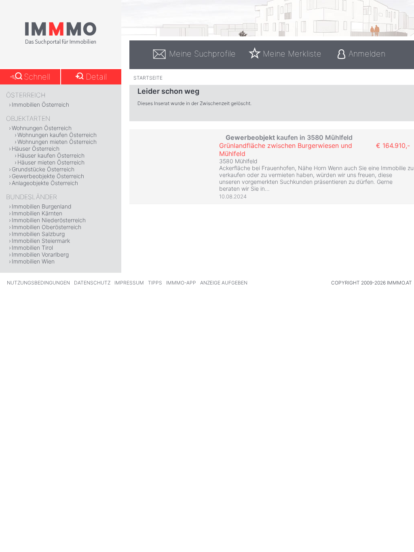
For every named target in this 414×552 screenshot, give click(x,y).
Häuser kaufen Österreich (50, 155)
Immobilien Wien (33, 261)
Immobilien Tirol (32, 247)
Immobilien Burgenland (42, 206)
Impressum (129, 283)
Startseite (148, 78)
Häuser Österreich (35, 148)
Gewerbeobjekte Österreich (48, 176)
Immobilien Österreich (40, 104)
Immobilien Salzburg (38, 233)
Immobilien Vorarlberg (40, 254)
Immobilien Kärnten (37, 213)
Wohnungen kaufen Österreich (57, 134)
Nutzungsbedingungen (38, 283)
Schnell (37, 77)
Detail (96, 77)
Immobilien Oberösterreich (46, 226)
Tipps (155, 283)
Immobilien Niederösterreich (49, 220)
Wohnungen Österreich (42, 127)
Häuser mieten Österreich (50, 162)
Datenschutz (92, 283)
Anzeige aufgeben (223, 283)
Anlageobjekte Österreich (45, 182)
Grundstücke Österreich (43, 169)
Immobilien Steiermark (41, 240)
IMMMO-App (181, 283)
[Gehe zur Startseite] (60, 43)
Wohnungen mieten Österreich (57, 141)
